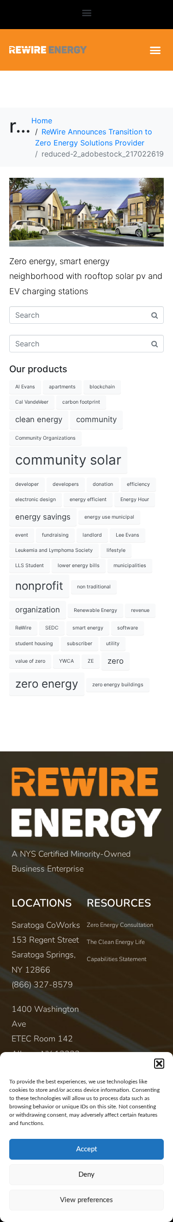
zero (115, 660)
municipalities (129, 566)
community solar (68, 460)
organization (37, 609)
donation (103, 484)
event (21, 535)
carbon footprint (81, 402)
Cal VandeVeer (31, 402)
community (96, 419)
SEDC (52, 628)
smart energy (87, 628)
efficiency (138, 484)
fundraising (55, 535)
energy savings (43, 516)
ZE (91, 661)
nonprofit (39, 586)
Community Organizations (45, 438)
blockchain (102, 387)
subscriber (79, 644)
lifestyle (116, 550)
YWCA (66, 661)
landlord (92, 535)
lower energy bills (79, 566)
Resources (119, 903)
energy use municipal (109, 517)
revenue (140, 610)
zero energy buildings (117, 685)
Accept (86, 1149)
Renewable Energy (95, 610)
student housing (34, 644)
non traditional (94, 587)
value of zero (30, 661)
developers (66, 484)
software (127, 628)
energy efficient (88, 499)
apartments (62, 387)
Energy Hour (134, 499)
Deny (86, 1174)
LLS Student (29, 566)
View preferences (86, 1200)
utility (112, 644)
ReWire (23, 628)
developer (27, 484)
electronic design (35, 499)
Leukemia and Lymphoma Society (54, 550)
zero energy (46, 683)
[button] (159, 1063)
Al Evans (25, 387)
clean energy (38, 419)
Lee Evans (127, 535)
